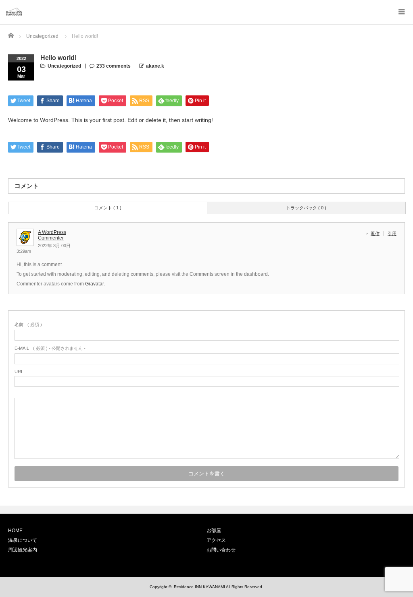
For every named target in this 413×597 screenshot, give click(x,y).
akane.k (155, 66)
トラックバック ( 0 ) (306, 207)
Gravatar (94, 284)
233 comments (113, 66)
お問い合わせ (221, 550)
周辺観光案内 (22, 550)
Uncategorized (64, 66)
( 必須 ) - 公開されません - (50, 348)
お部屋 (213, 530)
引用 (392, 233)
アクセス (216, 540)
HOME (15, 530)
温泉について (22, 540)
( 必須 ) (28, 324)
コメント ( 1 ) (107, 207)
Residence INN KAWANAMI (199, 587)
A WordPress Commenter (52, 235)
